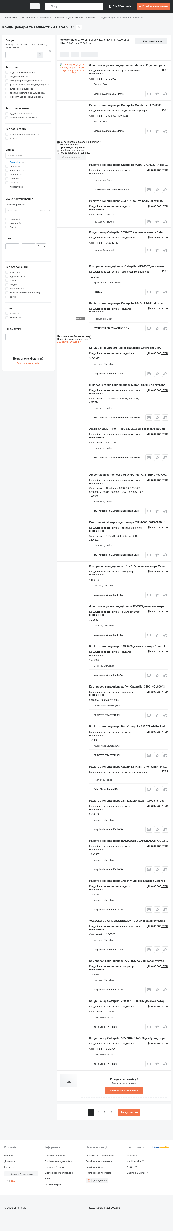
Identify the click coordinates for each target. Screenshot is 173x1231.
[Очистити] (50, 51)
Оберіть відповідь (71, 157)
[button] (157, 94)
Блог (47, 1178)
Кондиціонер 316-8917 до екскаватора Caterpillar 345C (125, 347)
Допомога (9, 1161)
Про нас (8, 1155)
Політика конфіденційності (59, 1161)
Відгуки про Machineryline (59, 1172)
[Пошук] (48, 6)
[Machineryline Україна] (14, 6)
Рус (13, 1180)
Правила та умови (55, 1155)
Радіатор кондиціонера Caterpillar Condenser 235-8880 (125, 105)
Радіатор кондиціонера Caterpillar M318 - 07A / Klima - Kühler (129, 766)
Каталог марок (53, 1184)
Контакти (9, 1167)
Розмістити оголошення (124, 1090)
